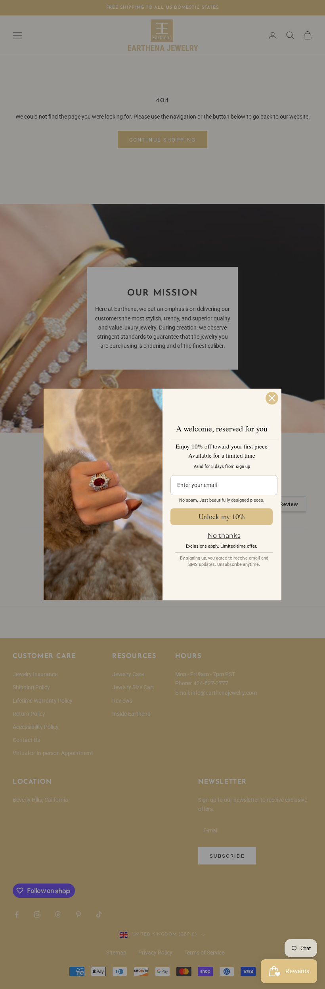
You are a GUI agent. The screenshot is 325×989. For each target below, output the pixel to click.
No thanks (224, 535)
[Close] (271, 398)
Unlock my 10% (222, 516)
